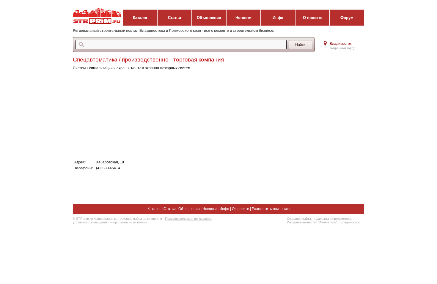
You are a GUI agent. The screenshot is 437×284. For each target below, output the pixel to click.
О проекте (312, 17)
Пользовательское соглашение (188, 218)
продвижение (342, 218)
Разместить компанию (271, 209)
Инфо (278, 17)
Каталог (140, 17)
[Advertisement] (191, 114)
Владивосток (340, 44)
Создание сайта (299, 218)
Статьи (174, 17)
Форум (346, 17)
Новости (243, 17)
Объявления (209, 17)
